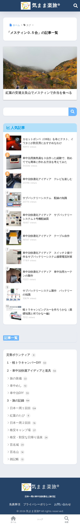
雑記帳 (16, 459)
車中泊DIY (19, 392)
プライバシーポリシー (37, 504)
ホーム (13, 522)
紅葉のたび (19, 415)
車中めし (18, 385)
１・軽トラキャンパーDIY (26, 362)
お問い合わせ (62, 504)
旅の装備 (18, 378)
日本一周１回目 (23, 408)
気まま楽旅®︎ (45, 5)
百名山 (16, 452)
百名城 (17, 444)
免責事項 (14, 504)
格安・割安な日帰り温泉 (28, 437)
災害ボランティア (20, 354)
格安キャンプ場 (23, 430)
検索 (72, 112)
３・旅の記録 (17, 400)
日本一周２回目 (22, 422)
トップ (40, 519)
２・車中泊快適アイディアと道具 (31, 370)
